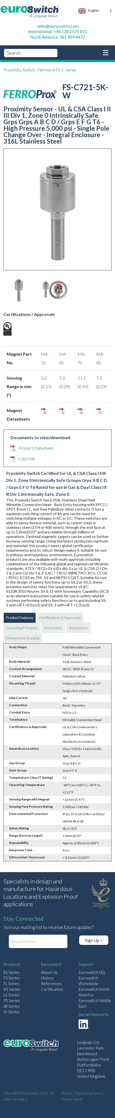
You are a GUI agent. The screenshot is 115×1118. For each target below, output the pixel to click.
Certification (52, 989)
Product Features (19, 618)
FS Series (11, 977)
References (51, 983)
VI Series (11, 1011)
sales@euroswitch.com (58, 25)
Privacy (67, 1093)
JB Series (11, 1006)
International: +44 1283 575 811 (57, 31)
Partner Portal (72, 1099)
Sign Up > (93, 940)
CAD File (26, 458)
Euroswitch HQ (92, 972)
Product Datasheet (35, 447)
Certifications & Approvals (59, 618)
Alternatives (78, 628)
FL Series (11, 983)
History (47, 977)
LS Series (11, 994)
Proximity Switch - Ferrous (27, 69)
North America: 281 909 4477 (57, 36)
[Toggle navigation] (105, 52)
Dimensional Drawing (22, 638)
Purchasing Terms (88, 1093)
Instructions (53, 628)
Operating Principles (22, 628)
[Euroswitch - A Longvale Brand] (31, 1046)
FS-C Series (66, 69)
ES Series (11, 972)
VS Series (11, 989)
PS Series (11, 1000)
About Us (49, 972)
